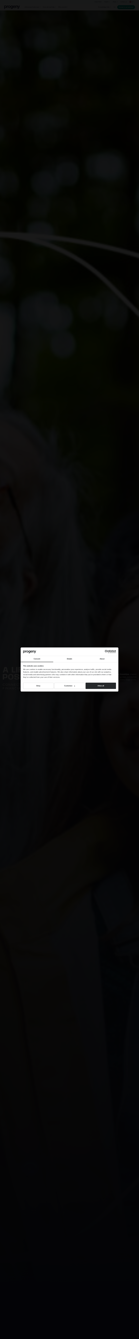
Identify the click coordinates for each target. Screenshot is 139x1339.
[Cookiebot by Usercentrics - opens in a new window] (106, 651)
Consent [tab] (37, 659)
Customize (68, 686)
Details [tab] (69, 659)
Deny (38, 686)
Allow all (101, 686)
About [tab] (102, 659)
